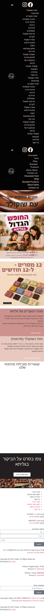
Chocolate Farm (31, 176)
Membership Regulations (22, 601)
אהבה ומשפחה (28, 19)
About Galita (31, 170)
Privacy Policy (38, 601)
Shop (35, 161)
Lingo (13, 561)
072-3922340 (38, 569)
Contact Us (32, 173)
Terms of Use (37, 598)
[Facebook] (30, 4)
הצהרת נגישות (35, 497)
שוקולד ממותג (31, 66)
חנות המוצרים (31, 16)
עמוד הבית (36, 492)
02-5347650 (34, 523)
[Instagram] (24, 4)
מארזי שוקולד (29, 39)
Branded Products (30, 182)
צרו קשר (34, 75)
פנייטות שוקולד (29, 34)
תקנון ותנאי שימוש (33, 494)
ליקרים (32, 37)
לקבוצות (34, 69)
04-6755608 (34, 517)
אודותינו (34, 72)
